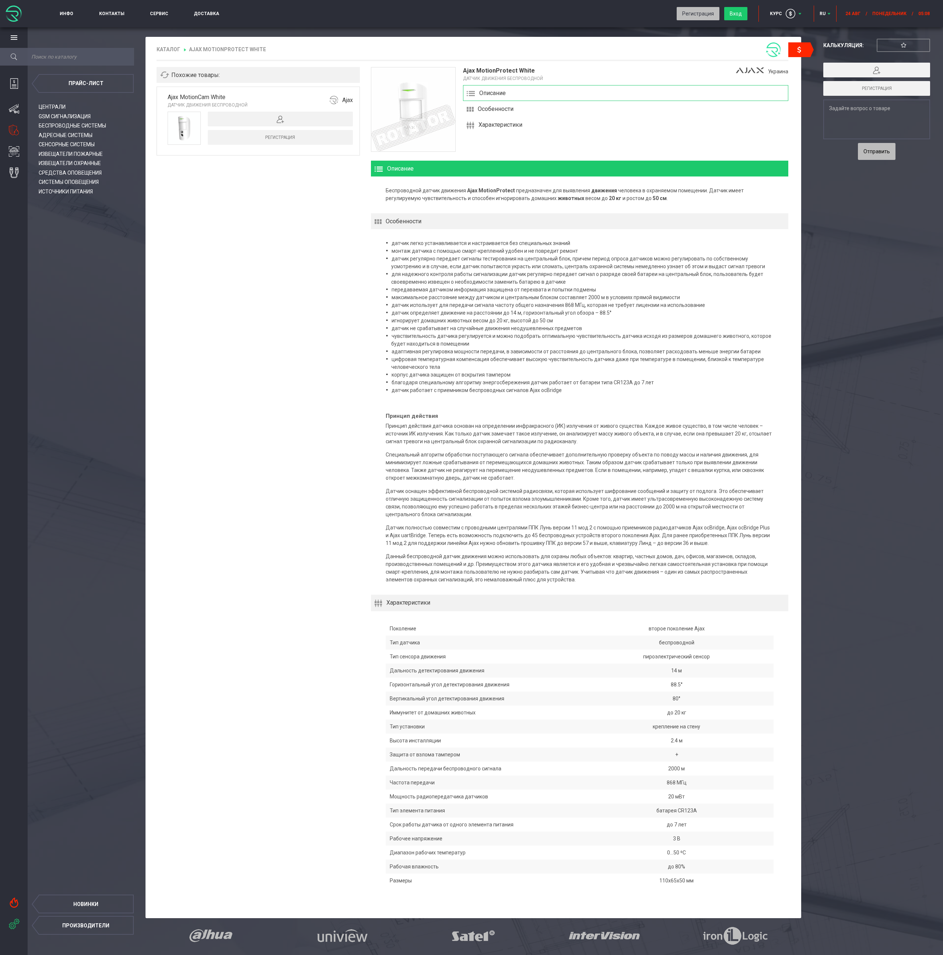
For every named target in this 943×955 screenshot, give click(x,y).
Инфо (66, 13)
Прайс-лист (86, 83)
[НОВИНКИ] (14, 901)
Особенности (495, 108)
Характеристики (500, 124)
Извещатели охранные (70, 163)
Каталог (168, 49)
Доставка (206, 13)
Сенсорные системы (67, 144)
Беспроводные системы (72, 126)
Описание (492, 93)
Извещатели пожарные (71, 154)
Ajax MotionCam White (196, 97)
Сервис (159, 13)
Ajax (347, 100)
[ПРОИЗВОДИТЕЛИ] (14, 922)
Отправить (876, 151)
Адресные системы (65, 135)
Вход (736, 14)
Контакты (112, 13)
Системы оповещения (69, 182)
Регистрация (698, 14)
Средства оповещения (70, 173)
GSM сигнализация (65, 116)
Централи (52, 107)
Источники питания (66, 192)
